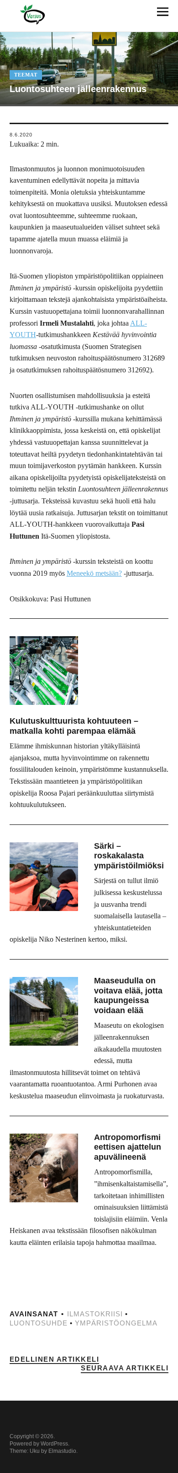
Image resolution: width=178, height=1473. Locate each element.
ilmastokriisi (95, 1314)
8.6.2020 (21, 134)
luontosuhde (39, 1323)
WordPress (54, 1443)
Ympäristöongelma (116, 1323)
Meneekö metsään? (94, 573)
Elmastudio (62, 1451)
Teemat (25, 74)
